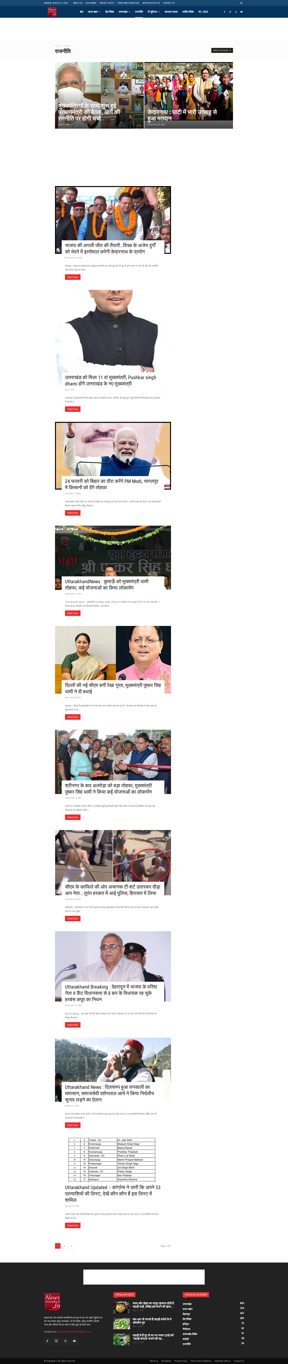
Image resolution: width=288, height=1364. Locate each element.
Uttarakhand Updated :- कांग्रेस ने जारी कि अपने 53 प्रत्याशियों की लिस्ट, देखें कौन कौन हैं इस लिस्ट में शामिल (112, 1193)
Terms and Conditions (128, 3)
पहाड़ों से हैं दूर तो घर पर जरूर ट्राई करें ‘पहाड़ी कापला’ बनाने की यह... (153, 1336)
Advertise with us (151, 3)
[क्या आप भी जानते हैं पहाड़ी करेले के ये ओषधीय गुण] (121, 1323)
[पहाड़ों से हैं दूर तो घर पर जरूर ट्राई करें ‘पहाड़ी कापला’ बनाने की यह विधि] (121, 1339)
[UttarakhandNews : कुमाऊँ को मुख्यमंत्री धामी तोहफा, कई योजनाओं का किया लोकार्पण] (113, 558)
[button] (241, 3)
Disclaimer (91, 3)
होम (81, 11)
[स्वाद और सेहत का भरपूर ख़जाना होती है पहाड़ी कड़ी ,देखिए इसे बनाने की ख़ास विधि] (121, 1307)
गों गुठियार (152, 11)
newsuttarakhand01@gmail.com (74, 1331)
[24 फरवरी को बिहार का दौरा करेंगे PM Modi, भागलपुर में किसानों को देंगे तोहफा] (113, 456)
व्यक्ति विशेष (188, 11)
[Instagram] (230, 12)
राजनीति (139, 11)
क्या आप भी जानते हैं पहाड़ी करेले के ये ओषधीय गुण (152, 1320)
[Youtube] (241, 12)
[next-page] (71, 1246)
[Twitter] (235, 12)
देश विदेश (109, 11)
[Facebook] (224, 12)
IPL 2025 (203, 11)
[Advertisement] (144, 33)
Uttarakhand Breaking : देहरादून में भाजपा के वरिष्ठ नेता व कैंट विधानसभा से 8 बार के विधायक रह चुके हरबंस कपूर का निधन (111, 993)
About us (77, 3)
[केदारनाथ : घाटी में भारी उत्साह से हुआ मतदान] (188, 91)
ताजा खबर (93, 11)
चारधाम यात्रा (171, 11)
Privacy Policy (107, 3)
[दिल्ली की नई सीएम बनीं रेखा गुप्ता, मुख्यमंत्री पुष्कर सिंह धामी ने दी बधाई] (113, 660)
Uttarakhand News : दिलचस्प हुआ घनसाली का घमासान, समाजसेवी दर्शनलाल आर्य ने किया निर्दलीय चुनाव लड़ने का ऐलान (109, 1093)
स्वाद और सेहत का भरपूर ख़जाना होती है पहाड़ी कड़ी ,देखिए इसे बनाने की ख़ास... (153, 1304)
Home (58, 46)
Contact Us (169, 3)
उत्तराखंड (123, 11)
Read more (73, 277)
